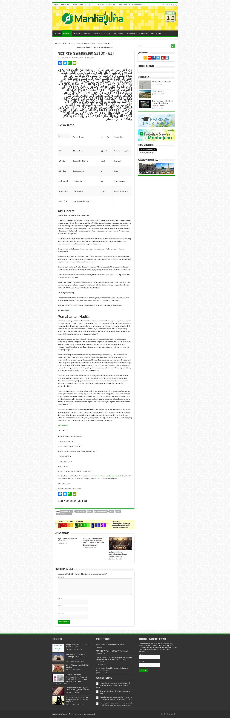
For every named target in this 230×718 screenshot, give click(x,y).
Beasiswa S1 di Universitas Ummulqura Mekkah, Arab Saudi (76, 656)
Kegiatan (100, 4)
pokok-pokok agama (64, 514)
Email (60, 606)
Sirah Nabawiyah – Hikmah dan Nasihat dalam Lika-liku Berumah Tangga (162, 103)
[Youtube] (174, 4)
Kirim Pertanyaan (79, 4)
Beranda (58, 43)
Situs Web (61, 613)
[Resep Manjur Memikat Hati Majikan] (58, 668)
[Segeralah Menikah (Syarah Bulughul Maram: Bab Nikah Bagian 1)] (58, 700)
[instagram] (176, 4)
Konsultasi (119, 33)
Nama (60, 598)
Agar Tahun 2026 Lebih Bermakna (110, 645)
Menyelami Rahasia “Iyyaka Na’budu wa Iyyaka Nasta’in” (77, 689)
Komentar (61, 577)
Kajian (67, 33)
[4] (71, 386)
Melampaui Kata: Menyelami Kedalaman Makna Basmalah (118, 554)
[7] (120, 418)
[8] (111, 420)
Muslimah (144, 33)
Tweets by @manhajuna (147, 152)
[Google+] (166, 4)
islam (118, 511)
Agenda (91, 4)
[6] (101, 412)
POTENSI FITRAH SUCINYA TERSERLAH (112, 651)
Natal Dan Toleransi (158, 91)
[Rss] (164, 4)
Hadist (71, 43)
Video (88, 33)
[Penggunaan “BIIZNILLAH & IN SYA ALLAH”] (58, 648)
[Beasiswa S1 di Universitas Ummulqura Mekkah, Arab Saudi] (58, 657)
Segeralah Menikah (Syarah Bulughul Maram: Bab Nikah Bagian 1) (77, 699)
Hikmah (77, 33)
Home (59, 33)
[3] (72, 350)
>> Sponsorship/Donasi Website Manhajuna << (95, 47)
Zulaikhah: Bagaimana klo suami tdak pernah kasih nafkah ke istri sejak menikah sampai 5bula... (113, 685)
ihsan (90, 511)
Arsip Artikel (110, 4)
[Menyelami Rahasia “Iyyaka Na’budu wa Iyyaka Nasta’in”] (58, 691)
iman (111, 511)
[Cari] (173, 46)
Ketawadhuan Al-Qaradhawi (161, 81)
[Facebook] (169, 4)
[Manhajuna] (92, 18)
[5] (71, 404)
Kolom (108, 33)
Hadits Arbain (80, 511)
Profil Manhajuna (135, 4)
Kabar (98, 33)
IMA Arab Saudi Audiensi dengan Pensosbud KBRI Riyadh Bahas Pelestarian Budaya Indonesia (93, 541)
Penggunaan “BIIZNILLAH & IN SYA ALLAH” (77, 646)
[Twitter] (171, 4)
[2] (97, 334)
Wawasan (132, 33)
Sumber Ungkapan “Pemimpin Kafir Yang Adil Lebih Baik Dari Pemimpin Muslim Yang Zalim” (76, 678)
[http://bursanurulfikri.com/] (94, 524)
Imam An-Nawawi (94, 476)
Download (157, 33)
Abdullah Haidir (113, 476)
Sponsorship (122, 4)
